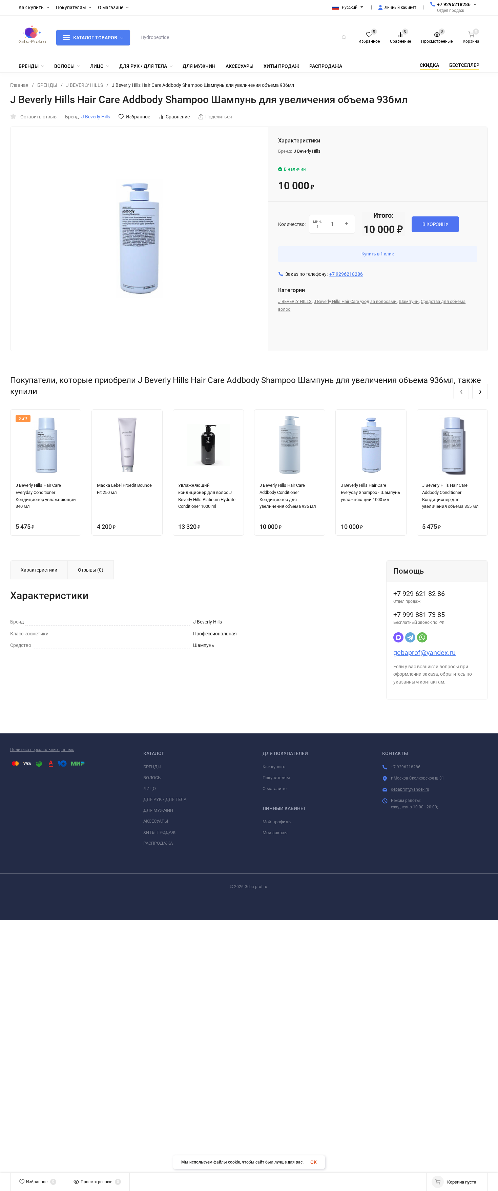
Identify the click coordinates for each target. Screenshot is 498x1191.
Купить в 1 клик (377, 253)
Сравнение (178, 116)
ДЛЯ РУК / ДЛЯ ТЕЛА (164, 799)
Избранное (138, 116)
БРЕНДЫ (47, 85)
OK (313, 1162)
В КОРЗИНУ (435, 224)
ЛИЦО (149, 788)
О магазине (275, 788)
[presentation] (461, 391)
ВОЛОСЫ (152, 777)
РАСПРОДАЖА (158, 843)
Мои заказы (275, 832)
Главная (19, 85)
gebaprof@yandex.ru (424, 653)
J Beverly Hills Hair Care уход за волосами (355, 301)
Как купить (274, 766)
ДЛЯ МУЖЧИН (158, 810)
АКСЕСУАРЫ (155, 821)
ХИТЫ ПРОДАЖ (159, 832)
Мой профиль (277, 821)
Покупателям (276, 777)
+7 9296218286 (454, 4)
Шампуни (409, 301)
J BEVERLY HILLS (84, 85)
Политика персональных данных (42, 749)
